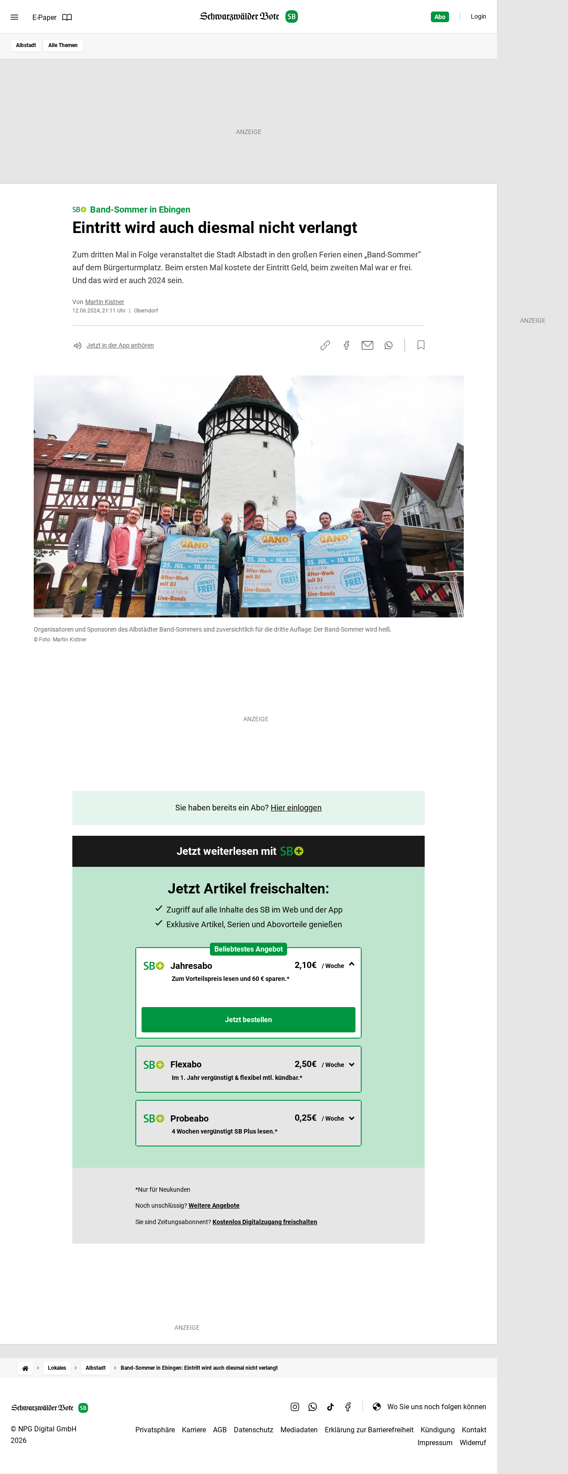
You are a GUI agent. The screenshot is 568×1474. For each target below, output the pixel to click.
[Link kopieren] (325, 345)
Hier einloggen (296, 807)
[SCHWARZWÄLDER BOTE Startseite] (248, 16)
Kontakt (474, 1430)
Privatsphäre (155, 1430)
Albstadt (26, 45)
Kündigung (438, 1430)
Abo (440, 16)
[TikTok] (330, 1406)
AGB (220, 1430)
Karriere (194, 1430)
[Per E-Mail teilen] (367, 345)
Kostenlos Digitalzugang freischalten (265, 1221)
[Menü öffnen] (14, 17)
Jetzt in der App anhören (120, 345)
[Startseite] (25, 1368)
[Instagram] (295, 1406)
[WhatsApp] (313, 1406)
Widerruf (473, 1442)
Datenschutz (253, 1430)
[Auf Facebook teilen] (346, 345)
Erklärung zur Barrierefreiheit (369, 1430)
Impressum (435, 1442)
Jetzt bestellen (248, 1020)
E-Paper (44, 17)
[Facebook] (348, 1406)
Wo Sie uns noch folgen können (436, 1407)
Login (478, 16)
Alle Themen (63, 45)
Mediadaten (299, 1430)
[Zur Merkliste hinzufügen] (418, 345)
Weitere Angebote (214, 1205)
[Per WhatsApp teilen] (388, 345)
